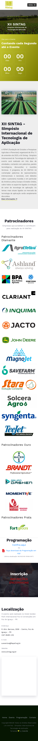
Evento (12, 717)
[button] (32, 5)
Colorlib (25, 731)
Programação (21, 717)
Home (4, 717)
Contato (32, 717)
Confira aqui (19, 545)
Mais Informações (8, 199)
